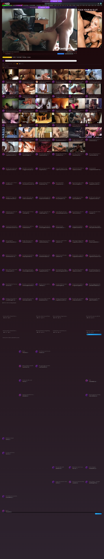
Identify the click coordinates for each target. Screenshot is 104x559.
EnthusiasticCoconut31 (29, 184)
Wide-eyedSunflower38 (95, 227)
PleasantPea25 (77, 126)
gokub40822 (93, 381)
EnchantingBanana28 (28, 82)
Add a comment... (7, 59)
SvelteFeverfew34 (44, 242)
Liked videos (39, 5)
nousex (42, 352)
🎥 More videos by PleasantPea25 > (94, 334)
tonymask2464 (27, 140)
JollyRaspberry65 (94, 126)
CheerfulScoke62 (94, 155)
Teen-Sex (9, 285)
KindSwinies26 (93, 97)
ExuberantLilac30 (27, 242)
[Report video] (76, 51)
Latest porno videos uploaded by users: (11, 337)
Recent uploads (32, 5)
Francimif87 (9, 497)
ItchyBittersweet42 (78, 227)
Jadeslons (59, 468)
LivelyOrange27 (44, 213)
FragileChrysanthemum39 (12, 82)
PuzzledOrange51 (11, 300)
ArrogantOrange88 (77, 285)
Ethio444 (25, 396)
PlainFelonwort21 (11, 256)
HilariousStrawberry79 (95, 82)
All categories (51, 5)
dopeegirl (92, 213)
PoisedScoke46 (44, 155)
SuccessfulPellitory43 (45, 140)
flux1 (8, 454)
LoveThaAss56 (43, 367)
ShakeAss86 (42, 82)
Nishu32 (25, 352)
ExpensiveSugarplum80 (62, 271)
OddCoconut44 (76, 213)
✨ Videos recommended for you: (10, 67)
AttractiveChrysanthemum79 (12, 111)
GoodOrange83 (60, 285)
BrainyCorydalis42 (94, 242)
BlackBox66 (9, 184)
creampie (28, 57)
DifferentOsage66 (77, 184)
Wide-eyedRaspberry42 (62, 213)
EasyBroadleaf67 (11, 140)
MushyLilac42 (60, 184)
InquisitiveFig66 (27, 155)
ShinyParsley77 (43, 184)
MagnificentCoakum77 (95, 256)
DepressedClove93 (77, 82)
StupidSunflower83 (11, 242)
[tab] (3, 63)
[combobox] (71, 4)
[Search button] (98, 4)
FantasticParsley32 (44, 256)
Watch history (45, 5)
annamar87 (93, 468)
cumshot (14, 57)
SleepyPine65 (43, 169)
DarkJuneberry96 (77, 300)
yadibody (42, 285)
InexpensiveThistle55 (45, 97)
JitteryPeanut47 (43, 300)
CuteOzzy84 (26, 213)
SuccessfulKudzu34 (61, 140)
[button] (101, 3)
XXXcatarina (26, 126)
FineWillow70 (76, 111)
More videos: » (98, 513)
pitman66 (9, 512)
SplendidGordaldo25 (95, 285)
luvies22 (75, 483)
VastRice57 (59, 242)
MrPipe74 (9, 367)
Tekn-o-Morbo (93, 396)
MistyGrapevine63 (77, 97)
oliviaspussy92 (10, 271)
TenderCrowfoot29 (78, 140)
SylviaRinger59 (93, 483)
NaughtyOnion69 (44, 271)
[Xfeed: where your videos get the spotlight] (6, 4)
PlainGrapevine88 (27, 300)
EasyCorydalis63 (77, 198)
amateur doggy (19, 57)
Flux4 (25, 381)
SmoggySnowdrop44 (62, 97)
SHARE (76, 53)
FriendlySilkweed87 (61, 82)
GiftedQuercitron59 (11, 198)
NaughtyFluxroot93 (28, 97)
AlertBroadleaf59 (44, 126)
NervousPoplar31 (11, 97)
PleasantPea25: (13, 302)
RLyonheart (26, 367)
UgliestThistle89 (94, 300)
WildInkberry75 (43, 111)
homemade (24, 57)
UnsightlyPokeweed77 (95, 169)
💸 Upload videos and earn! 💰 (7, 57)
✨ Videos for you (25, 5)
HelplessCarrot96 (77, 169)
